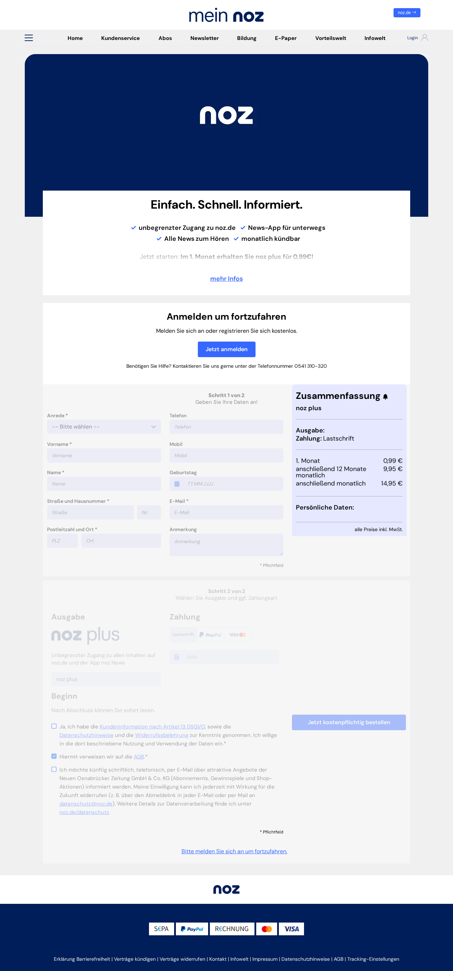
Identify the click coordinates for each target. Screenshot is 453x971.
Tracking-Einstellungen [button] (373, 959)
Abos (165, 38)
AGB (139, 756)
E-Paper (286, 38)
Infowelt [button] (239, 959)
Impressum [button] (264, 959)
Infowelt (375, 38)
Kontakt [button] (217, 959)
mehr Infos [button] (226, 278)
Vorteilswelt (330, 38)
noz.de (405, 13)
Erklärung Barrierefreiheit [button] (82, 959)
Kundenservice (120, 38)
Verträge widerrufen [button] (182, 959)
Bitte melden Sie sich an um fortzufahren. (234, 851)
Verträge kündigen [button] (135, 959)
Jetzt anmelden (227, 349)
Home (75, 38)
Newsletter (204, 38)
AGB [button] (338, 959)
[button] (29, 38)
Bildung (247, 38)
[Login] (411, 39)
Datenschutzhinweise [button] (305, 959)
